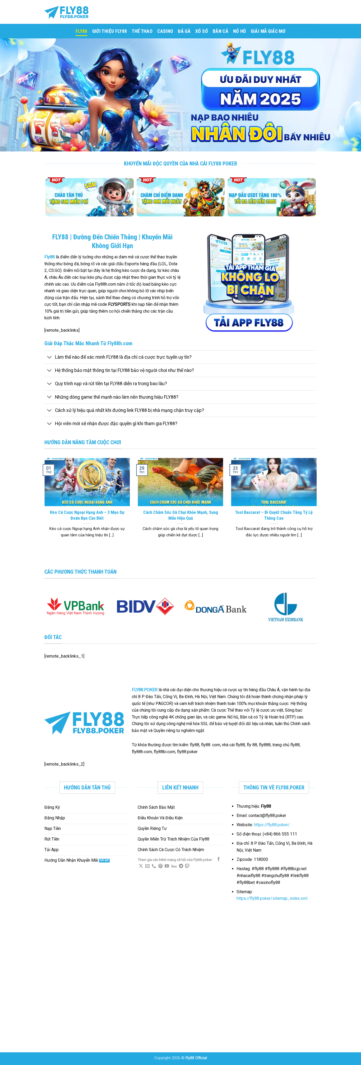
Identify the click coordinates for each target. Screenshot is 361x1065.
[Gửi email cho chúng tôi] (147, 866)
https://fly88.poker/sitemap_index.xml (272, 898)
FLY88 (81, 31)
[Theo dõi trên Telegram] (181, 866)
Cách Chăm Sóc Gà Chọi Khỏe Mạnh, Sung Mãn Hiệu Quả (180, 515)
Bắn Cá (220, 31)
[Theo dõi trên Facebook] (218, 859)
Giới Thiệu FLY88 (109, 31)
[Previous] (47, 200)
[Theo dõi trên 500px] (174, 866)
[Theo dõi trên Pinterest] (160, 866)
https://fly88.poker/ (272, 824)
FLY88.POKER (145, 689)
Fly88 (49, 256)
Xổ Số (201, 31)
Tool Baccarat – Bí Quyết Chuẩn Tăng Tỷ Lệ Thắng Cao (274, 515)
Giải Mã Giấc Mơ (268, 31)
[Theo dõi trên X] (141, 866)
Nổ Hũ (239, 31)
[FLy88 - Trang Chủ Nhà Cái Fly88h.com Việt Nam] (70, 12)
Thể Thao (142, 31)
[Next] (314, 200)
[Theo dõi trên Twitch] (187, 866)
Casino (165, 31)
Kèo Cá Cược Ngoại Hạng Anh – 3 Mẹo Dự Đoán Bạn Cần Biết (87, 515)
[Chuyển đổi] (49, 357)
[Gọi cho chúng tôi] (154, 866)
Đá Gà (184, 31)
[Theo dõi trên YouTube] (167, 866)
